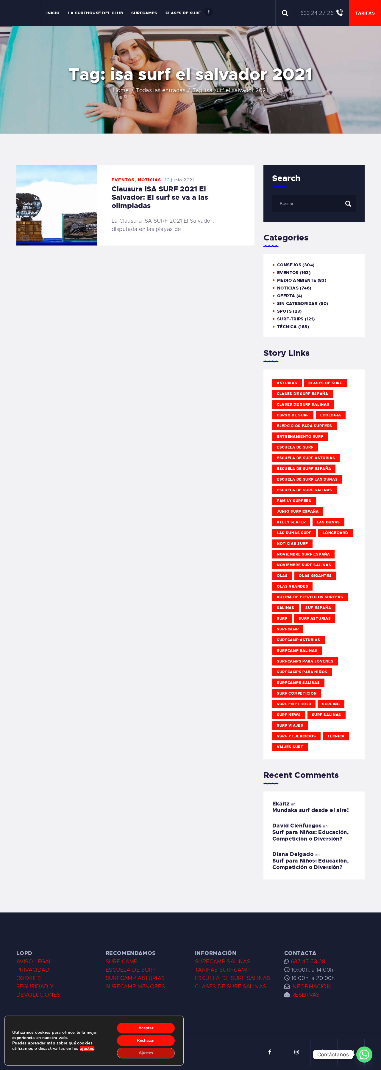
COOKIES (28, 978)
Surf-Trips (290, 319)
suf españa (318, 607)
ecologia (330, 415)
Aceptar (145, 1028)
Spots (284, 311)
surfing (331, 704)
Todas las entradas (160, 90)
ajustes (87, 1048)
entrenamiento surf (300, 436)
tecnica (336, 736)
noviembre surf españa (303, 554)
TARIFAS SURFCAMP (222, 970)
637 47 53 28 (307, 961)
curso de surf (293, 415)
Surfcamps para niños (302, 672)
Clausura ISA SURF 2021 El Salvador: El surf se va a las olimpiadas (160, 197)
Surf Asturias (315, 618)
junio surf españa (298, 511)
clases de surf (325, 383)
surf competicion (297, 693)
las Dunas (328, 522)
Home (121, 90)
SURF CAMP (122, 961)
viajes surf (290, 747)
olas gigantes (315, 575)
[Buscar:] (314, 203)
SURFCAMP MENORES (135, 986)
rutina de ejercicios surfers (310, 597)
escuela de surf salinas (304, 490)
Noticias (149, 179)
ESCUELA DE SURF (131, 970)
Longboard (335, 533)
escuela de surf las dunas (307, 479)
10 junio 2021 (179, 179)
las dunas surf (294, 533)
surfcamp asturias (298, 640)
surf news (289, 714)
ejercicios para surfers (304, 426)
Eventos (123, 179)
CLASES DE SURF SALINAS (230, 986)
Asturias (287, 383)
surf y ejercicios (296, 736)
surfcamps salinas (298, 682)
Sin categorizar (297, 303)
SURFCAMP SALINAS (222, 961)
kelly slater (291, 522)
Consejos (289, 265)
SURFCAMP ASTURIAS (135, 978)
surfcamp (288, 629)
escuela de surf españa (304, 468)
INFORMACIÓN (311, 986)
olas (282, 575)
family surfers (294, 500)
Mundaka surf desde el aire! (310, 810)
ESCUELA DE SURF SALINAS (232, 978)
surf (282, 618)
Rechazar (146, 1040)
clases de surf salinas (303, 404)
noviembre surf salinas (304, 565)
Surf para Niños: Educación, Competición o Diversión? (310, 835)
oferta (286, 295)
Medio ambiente (296, 280)
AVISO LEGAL (34, 961)
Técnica (287, 326)
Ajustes (146, 1053)
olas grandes (292, 586)
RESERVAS (305, 995)
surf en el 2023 (294, 704)
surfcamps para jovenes (305, 661)
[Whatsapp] (364, 1055)
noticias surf (292, 543)
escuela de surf (295, 447)
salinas (285, 607)
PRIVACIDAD (33, 970)
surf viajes (290, 725)
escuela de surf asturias (306, 458)
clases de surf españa (302, 393)
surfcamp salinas (297, 650)
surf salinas (326, 714)
